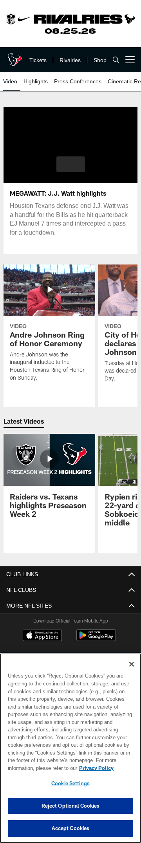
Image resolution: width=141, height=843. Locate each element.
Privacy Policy (34, 768)
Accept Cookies (71, 828)
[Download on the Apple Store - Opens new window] (42, 636)
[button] (70, 164)
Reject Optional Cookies (71, 806)
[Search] (116, 60)
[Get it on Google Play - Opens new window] (96, 639)
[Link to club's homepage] (13, 56)
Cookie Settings (70, 783)
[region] (70, 748)
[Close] (131, 664)
